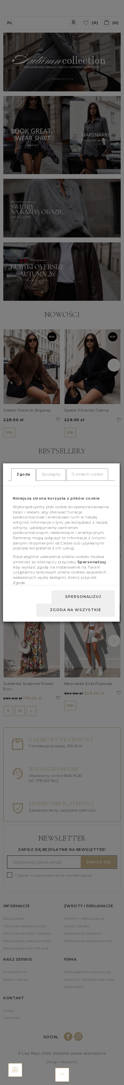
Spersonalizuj (83, 596)
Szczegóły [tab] (51, 474)
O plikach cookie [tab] (87, 474)
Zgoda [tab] (23, 474)
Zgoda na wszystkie (75, 609)
